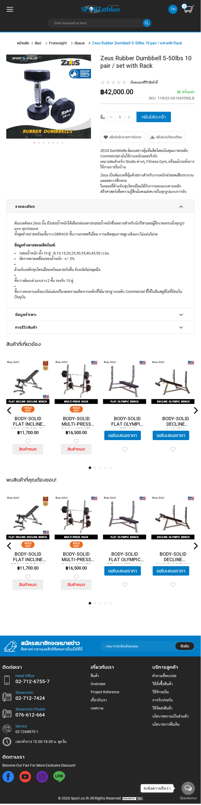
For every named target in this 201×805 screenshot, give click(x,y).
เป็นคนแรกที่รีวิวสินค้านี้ (144, 82)
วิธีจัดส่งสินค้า (162, 708)
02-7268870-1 (26, 732)
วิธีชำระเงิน (160, 692)
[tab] (100, 206)
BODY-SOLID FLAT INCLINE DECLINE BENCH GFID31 (28, 422)
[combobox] (100, 23)
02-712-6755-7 (32, 681)
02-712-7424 (30, 698)
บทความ (97, 708)
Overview (98, 684)
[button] (34, 143)
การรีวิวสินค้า (26, 327)
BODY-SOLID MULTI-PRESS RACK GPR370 (76, 422)
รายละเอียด (25, 206)
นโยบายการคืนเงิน (166, 724)
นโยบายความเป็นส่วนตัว (170, 716)
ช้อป (38, 43)
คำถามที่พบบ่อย (164, 676)
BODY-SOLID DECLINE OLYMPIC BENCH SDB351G (175, 422)
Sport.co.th (80, 798)
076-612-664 (30, 715)
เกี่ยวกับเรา (99, 700)
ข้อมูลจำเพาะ (26, 314)
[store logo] (100, 8)
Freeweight (58, 43)
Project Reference (105, 692)
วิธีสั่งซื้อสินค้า (162, 684)
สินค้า (95, 676)
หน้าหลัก (23, 43)
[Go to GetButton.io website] (188, 798)
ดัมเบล (79, 43)
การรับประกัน (162, 700)
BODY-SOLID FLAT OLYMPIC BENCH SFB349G (127, 422)
